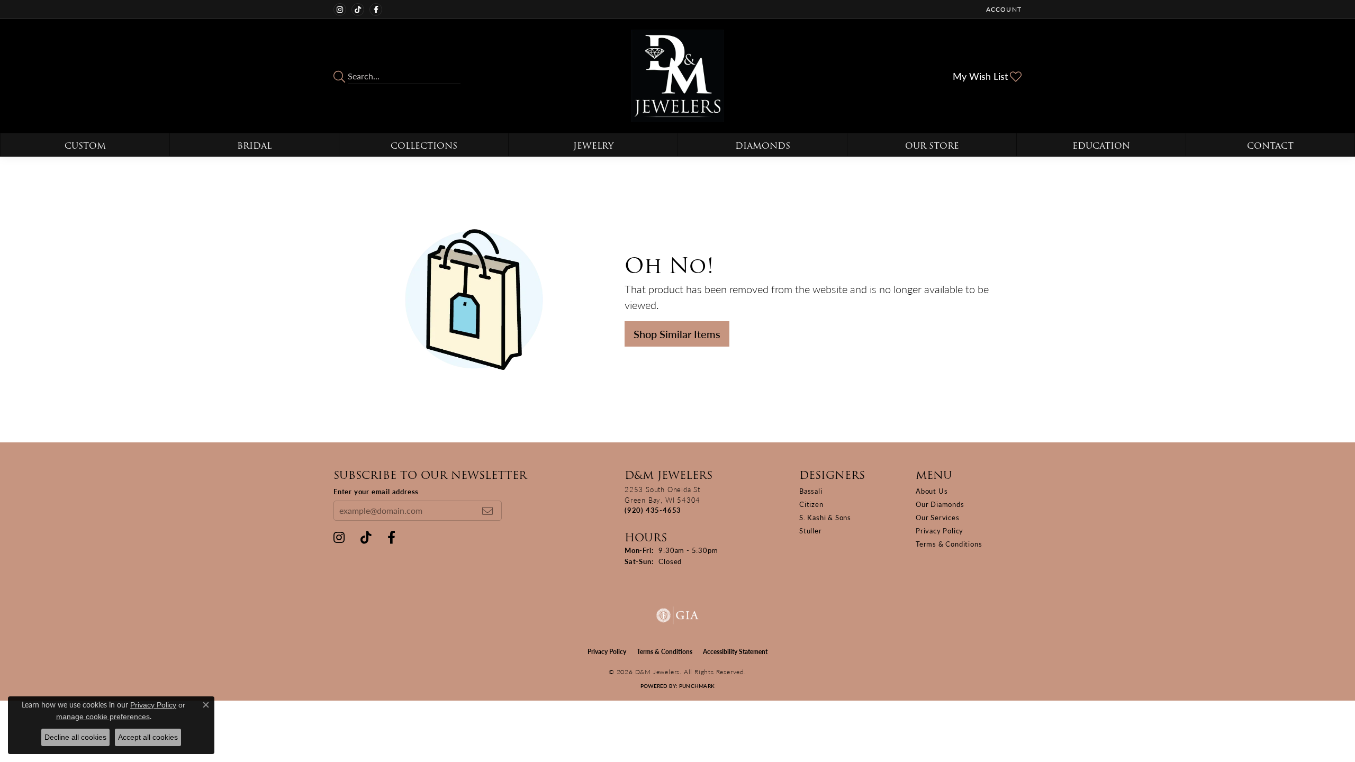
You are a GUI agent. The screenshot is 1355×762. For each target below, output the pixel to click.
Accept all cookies (148, 737)
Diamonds (762, 145)
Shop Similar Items (677, 333)
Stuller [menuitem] (810, 530)
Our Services (938, 517)
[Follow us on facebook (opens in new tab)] (375, 9)
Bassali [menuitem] (811, 491)
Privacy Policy (939, 530)
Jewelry (593, 145)
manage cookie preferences (103, 716)
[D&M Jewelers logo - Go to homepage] (677, 76)
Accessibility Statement (735, 651)
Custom (85, 145)
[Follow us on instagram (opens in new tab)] (339, 9)
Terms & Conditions (949, 544)
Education (1101, 145)
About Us (931, 491)
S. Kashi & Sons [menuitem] (825, 517)
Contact (1270, 145)
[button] (1003, 9)
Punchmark (697, 686)
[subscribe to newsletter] (487, 510)
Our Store (932, 145)
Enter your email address (376, 491)
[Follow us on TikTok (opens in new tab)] (357, 9)
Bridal (254, 145)
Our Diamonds (940, 504)
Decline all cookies (75, 737)
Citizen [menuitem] (811, 504)
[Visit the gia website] (677, 615)
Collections (424, 145)
